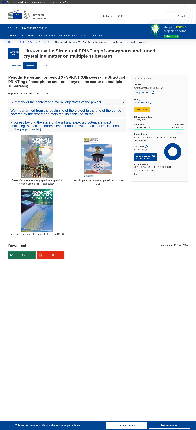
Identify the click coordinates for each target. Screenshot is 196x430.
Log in (109, 16)
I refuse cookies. (169, 425)
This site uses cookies (27, 425)
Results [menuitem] (44, 66)
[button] (121, 16)
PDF (53, 255)
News (83, 35)
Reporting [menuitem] (29, 66)
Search (102, 35)
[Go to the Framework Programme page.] (13, 53)
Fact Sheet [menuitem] (16, 66)
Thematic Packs (26, 35)
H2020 (46, 42)
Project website (143, 93)
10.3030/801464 (141, 103)
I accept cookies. (126, 425)
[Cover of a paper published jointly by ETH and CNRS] (36, 210)
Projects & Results (46, 35)
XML (24, 255)
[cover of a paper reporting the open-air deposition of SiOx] (98, 156)
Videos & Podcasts (68, 35)
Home (13, 35)
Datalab (92, 35)
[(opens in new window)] (31, 14)
